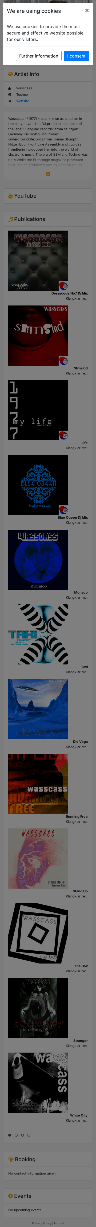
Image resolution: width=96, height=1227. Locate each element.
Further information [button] (38, 56)
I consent (76, 56)
